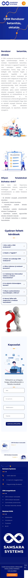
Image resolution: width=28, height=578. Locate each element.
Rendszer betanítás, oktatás (13, 505)
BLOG (7, 526)
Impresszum (8, 520)
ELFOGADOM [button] (12, 575)
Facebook (8, 523)
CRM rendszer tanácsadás (12, 496)
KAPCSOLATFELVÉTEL (14, 424)
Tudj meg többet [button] (12, 571)
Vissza (13, 445)
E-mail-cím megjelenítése (15, 480)
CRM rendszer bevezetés (12, 499)
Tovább (14, 457)
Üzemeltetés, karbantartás (12, 502)
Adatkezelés (8, 517)
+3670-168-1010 (11, 475)
